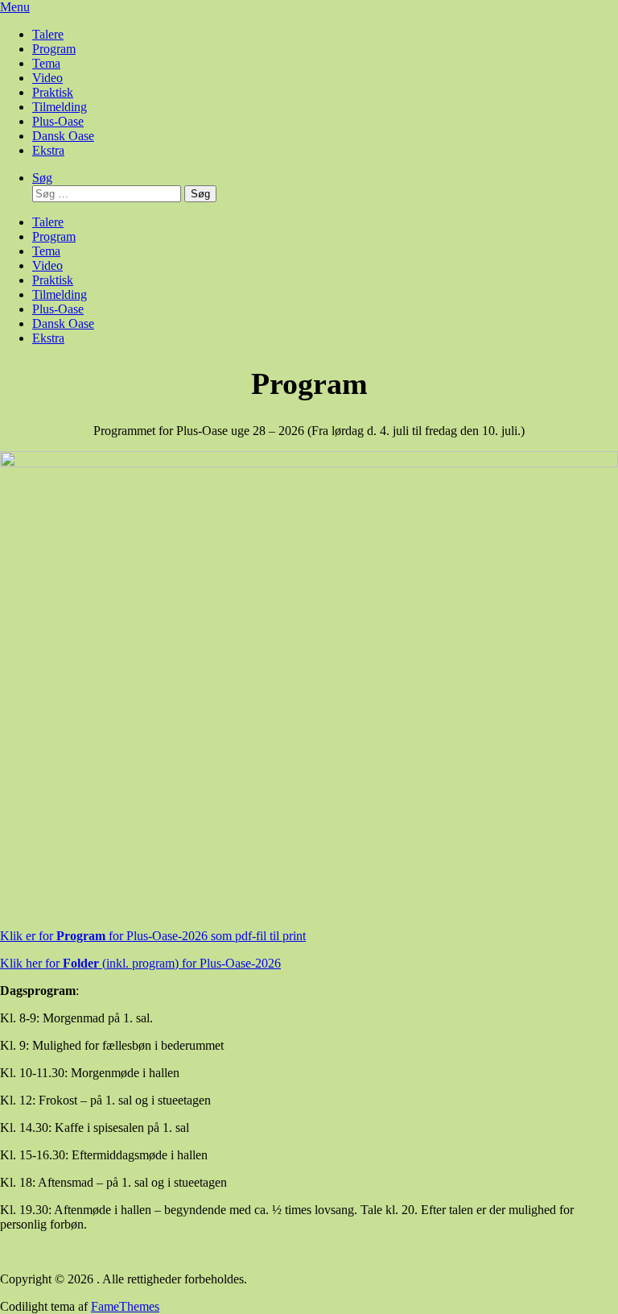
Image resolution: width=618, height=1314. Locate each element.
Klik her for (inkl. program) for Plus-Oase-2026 (140, 963)
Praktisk (52, 92)
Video (47, 78)
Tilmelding (59, 107)
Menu (15, 7)
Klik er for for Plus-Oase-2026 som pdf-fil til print (153, 936)
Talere (48, 34)
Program (54, 49)
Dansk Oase (63, 136)
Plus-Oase (58, 121)
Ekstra (48, 150)
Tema (46, 63)
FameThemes (125, 1306)
